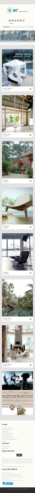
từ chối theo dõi (12, 466)
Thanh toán (5, 431)
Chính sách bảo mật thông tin (9, 439)
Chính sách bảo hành (7, 437)
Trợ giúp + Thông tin (7, 427)
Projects (6, 181)
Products (6, 227)
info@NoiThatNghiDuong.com (13, 475)
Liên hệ (4, 441)
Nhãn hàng (5, 448)
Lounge (6, 273)
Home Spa (6, 135)
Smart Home (7, 365)
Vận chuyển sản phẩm (8, 433)
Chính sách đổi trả (6, 435)
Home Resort (7, 88)
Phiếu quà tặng (6, 446)
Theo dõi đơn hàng (7, 429)
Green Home (7, 319)
